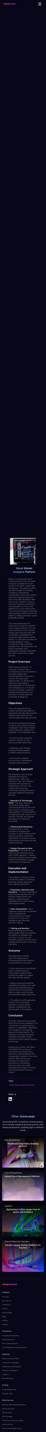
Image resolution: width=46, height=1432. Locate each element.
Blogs (4, 1316)
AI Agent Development (10, 1336)
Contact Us (6, 1305)
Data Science (7, 1412)
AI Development (8, 1339)
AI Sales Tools (7, 1393)
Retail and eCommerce (10, 1359)
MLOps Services (8, 1409)
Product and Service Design (12, 1420)
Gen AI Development (10, 1343)
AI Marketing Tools (9, 1389)
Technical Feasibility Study (12, 1428)
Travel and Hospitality (10, 1362)
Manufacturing (7, 1378)
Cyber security (7, 1424)
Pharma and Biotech (9, 1370)
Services (5, 1297)
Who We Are (6, 1301)
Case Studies (7, 1313)
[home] (10, 4)
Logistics (5, 1374)
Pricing (4, 1309)
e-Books (5, 1324)
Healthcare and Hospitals (11, 1366)
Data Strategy (7, 1416)
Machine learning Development (14, 1405)
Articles (5, 1320)
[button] (39, 4)
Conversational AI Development (14, 1347)
